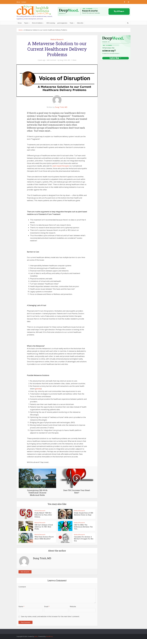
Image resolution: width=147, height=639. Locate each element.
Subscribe (80, 23)
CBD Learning (50, 23)
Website (73, 606)
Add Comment (51, 60)
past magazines (62, 23)
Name (21, 606)
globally (38, 389)
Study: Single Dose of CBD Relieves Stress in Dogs (83, 514)
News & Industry (37, 23)
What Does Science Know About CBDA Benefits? (44, 538)
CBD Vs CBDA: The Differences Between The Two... (83, 527)
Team (71, 23)
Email (47, 606)
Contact (23, 2)
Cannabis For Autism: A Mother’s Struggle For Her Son (83, 539)
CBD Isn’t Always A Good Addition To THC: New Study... (43, 527)
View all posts (25, 572)
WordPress (49, 636)
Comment (22, 587)
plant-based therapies (60, 166)
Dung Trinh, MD (65, 60)
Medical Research (57, 39)
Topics (26, 23)
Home (20, 23)
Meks (36, 636)
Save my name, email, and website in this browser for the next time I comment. (50, 616)
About (18, 2)
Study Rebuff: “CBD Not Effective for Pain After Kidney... (43, 515)
